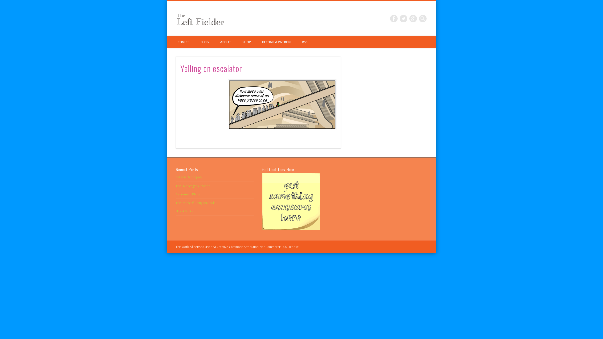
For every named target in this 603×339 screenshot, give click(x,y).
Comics (183, 42)
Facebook (394, 18)
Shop (246, 42)
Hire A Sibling (185, 211)
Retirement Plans (188, 194)
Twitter (403, 18)
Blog (205, 42)
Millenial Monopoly (189, 177)
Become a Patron (276, 42)
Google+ (413, 18)
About (225, 42)
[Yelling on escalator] (282, 104)
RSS (305, 42)
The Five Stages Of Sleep (193, 186)
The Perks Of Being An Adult (195, 203)
